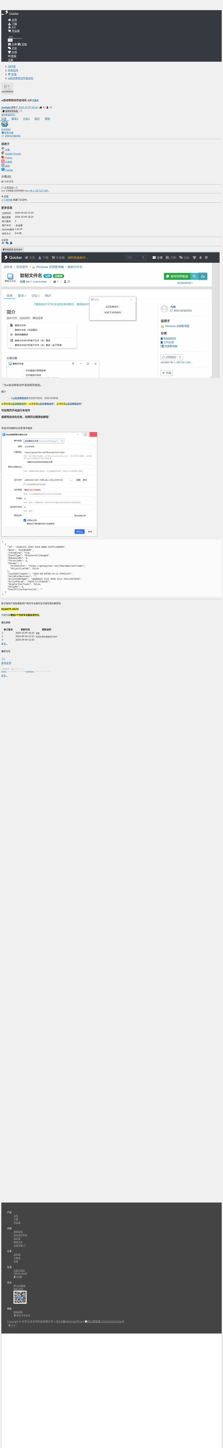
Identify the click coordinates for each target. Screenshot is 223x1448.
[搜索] (10, 40)
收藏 (5, 196)
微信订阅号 (18, 1289)
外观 (16, 1261)
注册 (10, 60)
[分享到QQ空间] (11, 243)
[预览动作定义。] (21, 111)
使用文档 (18, 1232)
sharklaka (6, 107)
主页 (14, 20)
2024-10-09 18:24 (28, 107)
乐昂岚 (8, 162)
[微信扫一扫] (7, 243)
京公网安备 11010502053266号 (106, 1321)
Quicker (9, 170)
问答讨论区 (19, 1271)
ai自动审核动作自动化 (20, 78)
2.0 (13, 27)
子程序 (17, 1258)
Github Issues (20, 1273)
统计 (37, 119)
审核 (47, 119)
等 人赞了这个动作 (39, 191)
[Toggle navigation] (2, 14)
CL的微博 (20, 1286)
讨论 (26, 119)
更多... (4, 644)
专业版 (15, 31)
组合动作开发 (20, 1235)
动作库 (12, 66)
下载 (14, 24)
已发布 (35, 100)
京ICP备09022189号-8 (69, 1321)
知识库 (17, 1239)
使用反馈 (6, 663)
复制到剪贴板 (11, 111)
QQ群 (19, 1277)
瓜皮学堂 (18, 1245)
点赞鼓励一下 (11, 188)
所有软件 (13, 70)
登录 (13, 56)
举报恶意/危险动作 (13, 249)
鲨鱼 (7, 150)
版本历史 (18, 1242)
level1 (4, 671)
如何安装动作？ (8, 115)
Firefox (8, 158)
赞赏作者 (8, 133)
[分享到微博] (3, 243)
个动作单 (7, 200)
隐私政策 (18, 1312)
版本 (14, 119)
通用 (7, 166)
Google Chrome (13, 154)
